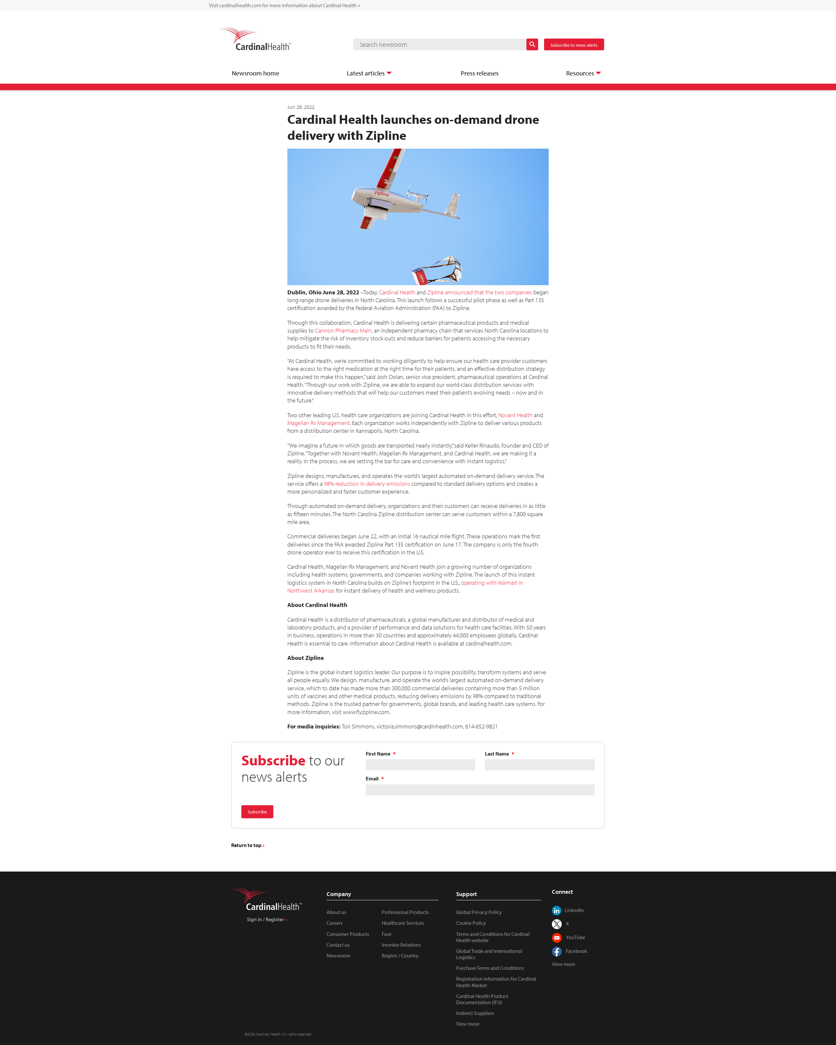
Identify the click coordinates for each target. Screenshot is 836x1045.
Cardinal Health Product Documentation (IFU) (482, 999)
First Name (378, 754)
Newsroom (338, 955)
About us (336, 912)
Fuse (387, 934)
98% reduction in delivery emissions (367, 483)
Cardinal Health (397, 292)
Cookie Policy (471, 923)
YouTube (575, 937)
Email (372, 779)
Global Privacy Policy (479, 912)
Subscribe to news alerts (574, 45)
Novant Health (515, 415)
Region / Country (400, 955)
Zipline (435, 292)
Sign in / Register (265, 919)
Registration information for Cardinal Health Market (496, 981)
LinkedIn (574, 910)
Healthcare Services (403, 923)
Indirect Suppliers (475, 1013)
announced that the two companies (488, 292)
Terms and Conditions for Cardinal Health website (493, 937)
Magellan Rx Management (318, 423)
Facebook (576, 951)
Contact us (338, 944)
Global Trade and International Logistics (489, 954)
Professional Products (405, 912)
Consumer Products (348, 934)
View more (467, 1024)
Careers (335, 923)
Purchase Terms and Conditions (490, 968)
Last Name (497, 754)
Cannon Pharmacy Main (343, 330)
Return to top (246, 845)
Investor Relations (401, 944)
